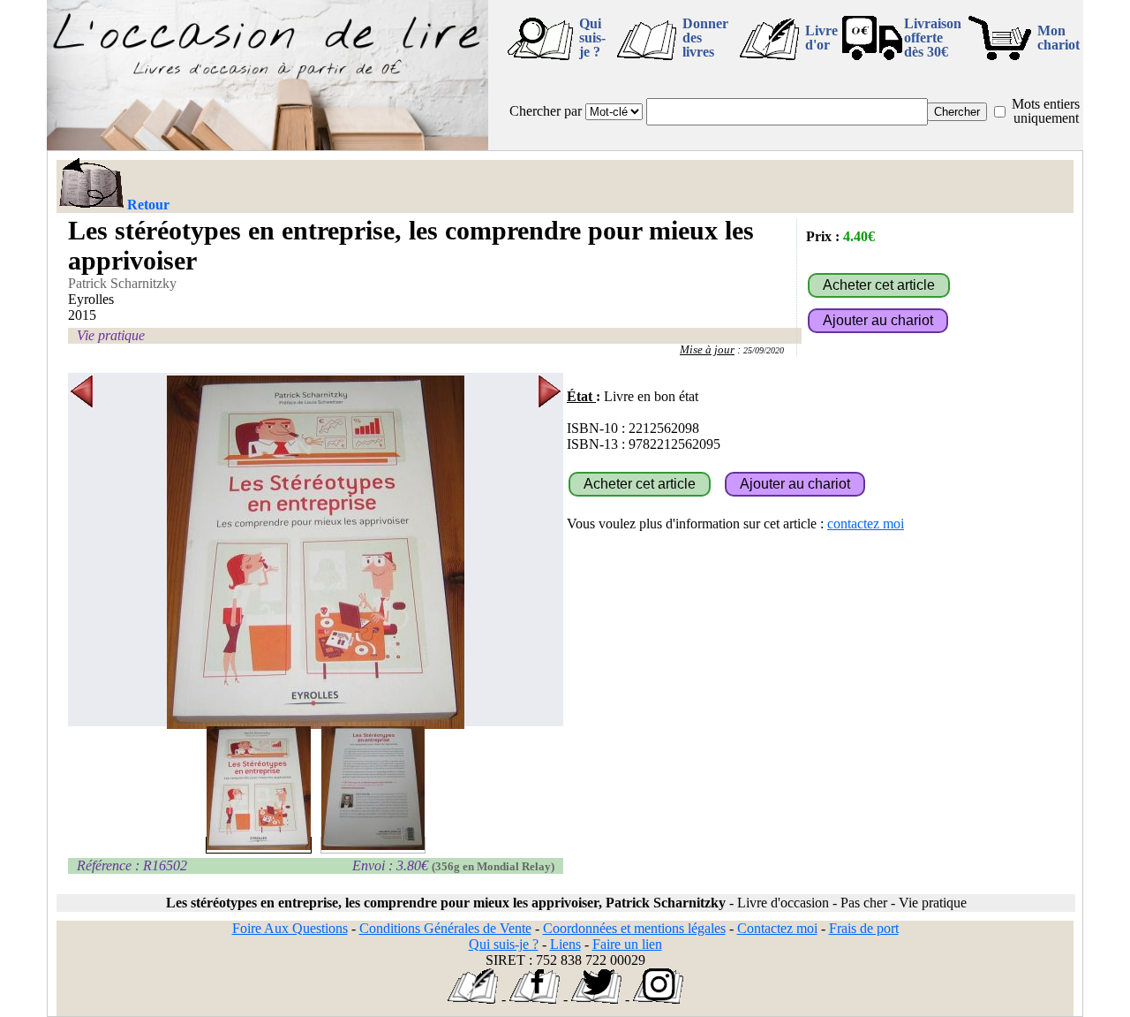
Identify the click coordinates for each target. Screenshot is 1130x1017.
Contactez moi (777, 928)
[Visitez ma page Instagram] (658, 998)
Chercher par (545, 110)
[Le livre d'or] (473, 998)
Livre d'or (821, 37)
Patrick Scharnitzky (122, 283)
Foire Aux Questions (290, 928)
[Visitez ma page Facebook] (534, 998)
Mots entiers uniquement (1046, 110)
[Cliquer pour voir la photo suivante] (550, 552)
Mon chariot (1058, 37)
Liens (565, 944)
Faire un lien (627, 944)
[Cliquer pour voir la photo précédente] (82, 552)
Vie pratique (111, 335)
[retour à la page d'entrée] (267, 145)
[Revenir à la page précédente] (90, 184)
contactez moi (865, 523)
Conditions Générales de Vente (445, 928)
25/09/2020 (763, 350)
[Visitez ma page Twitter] (596, 998)
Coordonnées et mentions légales (634, 928)
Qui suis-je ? (592, 37)
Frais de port (864, 928)
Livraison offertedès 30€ (932, 37)
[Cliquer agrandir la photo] (315, 552)
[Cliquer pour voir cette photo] (259, 845)
